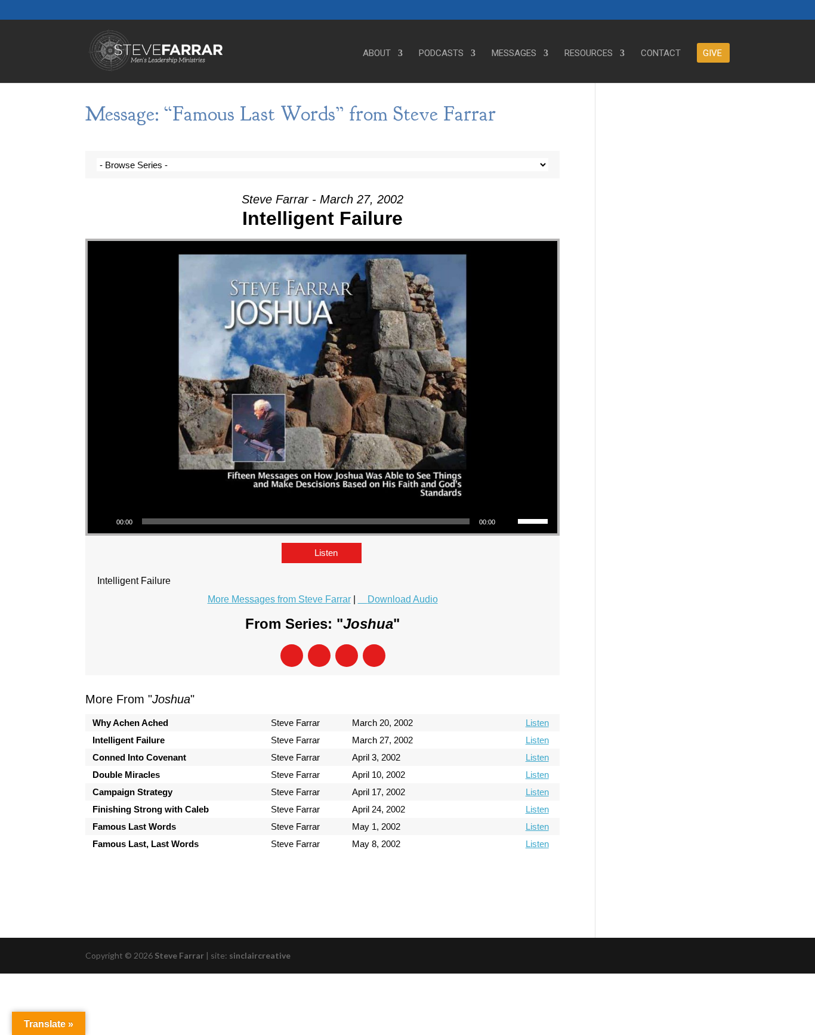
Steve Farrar (179, 955)
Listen (326, 553)
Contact (661, 53)
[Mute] (508, 521)
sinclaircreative (260, 955)
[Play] (103, 521)
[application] (322, 521)
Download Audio (403, 599)
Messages (514, 53)
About (377, 53)
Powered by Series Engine (515, 876)
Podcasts (441, 53)
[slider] (534, 520)
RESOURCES (588, 53)
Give (712, 53)
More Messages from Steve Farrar (279, 599)
